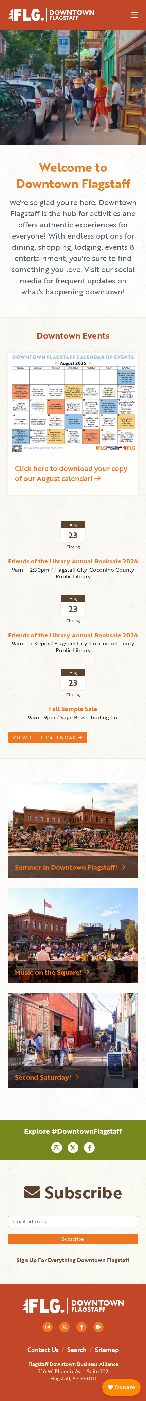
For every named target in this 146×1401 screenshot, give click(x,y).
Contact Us (43, 1349)
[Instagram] (56, 1147)
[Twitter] (73, 1147)
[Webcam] (98, 1327)
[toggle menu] (134, 15)
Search (77, 1349)
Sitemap (107, 1349)
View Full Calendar (45, 737)
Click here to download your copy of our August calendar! (71, 473)
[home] (57, 15)
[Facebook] (89, 1147)
